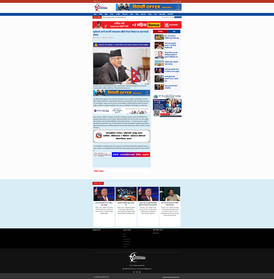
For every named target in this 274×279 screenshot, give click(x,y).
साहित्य (131, 14)
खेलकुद (150, 14)
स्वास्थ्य (155, 14)
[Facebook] (134, 272)
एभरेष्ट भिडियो (170, 14)
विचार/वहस (125, 14)
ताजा (174, 31)
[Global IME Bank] (121, 111)
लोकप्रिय (160, 31)
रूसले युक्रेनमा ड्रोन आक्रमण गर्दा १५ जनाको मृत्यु (171, 78)
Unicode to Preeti (127, 239)
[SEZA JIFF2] (121, 155)
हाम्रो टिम (124, 236)
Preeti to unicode (126, 241)
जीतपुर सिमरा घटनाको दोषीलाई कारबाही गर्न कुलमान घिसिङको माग (171, 54)
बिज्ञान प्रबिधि (162, 14)
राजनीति (100, 14)
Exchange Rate (126, 244)
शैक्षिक (106, 14)
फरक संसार (143, 14)
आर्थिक (137, 14)
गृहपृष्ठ (95, 14)
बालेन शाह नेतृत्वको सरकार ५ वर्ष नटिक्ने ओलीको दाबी (170, 45)
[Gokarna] (121, 137)
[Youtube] (140, 272)
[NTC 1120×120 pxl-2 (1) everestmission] (121, 94)
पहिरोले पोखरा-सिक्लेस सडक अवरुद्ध (111, 17)
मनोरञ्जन (111, 14)
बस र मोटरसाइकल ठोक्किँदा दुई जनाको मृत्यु (172, 37)
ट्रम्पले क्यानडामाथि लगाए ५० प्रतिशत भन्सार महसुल (172, 70)
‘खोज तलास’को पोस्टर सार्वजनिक (171, 87)
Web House (176, 277)
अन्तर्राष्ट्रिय (118, 14)
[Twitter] (137, 272)
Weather (125, 246)
